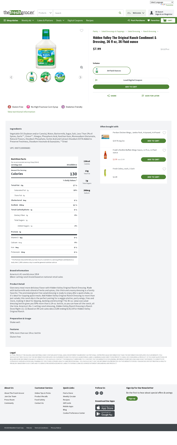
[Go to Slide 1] (32, 77)
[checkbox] (81, 30)
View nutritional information (21, 111)
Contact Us (39, 403)
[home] (19, 13)
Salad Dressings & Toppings (112, 31)
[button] (143, 12)
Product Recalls (41, 396)
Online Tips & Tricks (43, 393)
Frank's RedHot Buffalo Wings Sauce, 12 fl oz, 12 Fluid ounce (135, 151)
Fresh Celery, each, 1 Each (124, 168)
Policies (29, 428)
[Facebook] (97, 393)
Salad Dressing (134, 31)
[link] (136, 20)
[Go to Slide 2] (46, 77)
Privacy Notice (56, 428)
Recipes (89, 20)
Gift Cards (67, 403)
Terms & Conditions (41, 428)
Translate (169, 5)
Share (113, 95)
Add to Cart (131, 86)
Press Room (9, 399)
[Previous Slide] (11, 77)
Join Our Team (10, 396)
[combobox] (45, 13)
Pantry (95, 31)
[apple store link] (105, 409)
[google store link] (105, 416)
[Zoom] (82, 67)
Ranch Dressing (149, 31)
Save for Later (152, 95)
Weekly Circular (69, 396)
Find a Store (68, 393)
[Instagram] (101, 393)
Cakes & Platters (45, 20)
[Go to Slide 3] (60, 77)
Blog (65, 409)
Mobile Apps (68, 406)
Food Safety (40, 399)
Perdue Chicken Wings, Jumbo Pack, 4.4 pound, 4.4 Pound (136, 132)
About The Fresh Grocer (14, 393)
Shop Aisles (12, 20)
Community (9, 403)
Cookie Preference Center (74, 413)
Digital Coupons (75, 20)
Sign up (132, 398)
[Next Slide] (80, 77)
